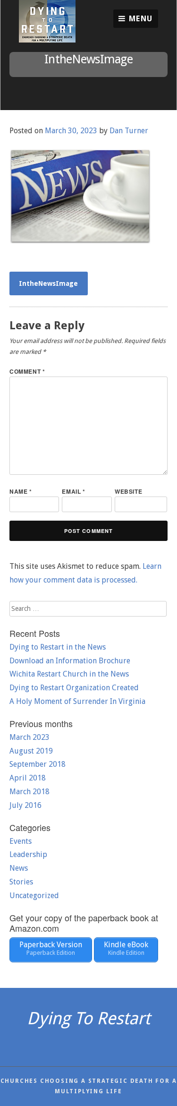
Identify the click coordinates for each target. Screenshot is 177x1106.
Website (128, 491)
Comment (27, 371)
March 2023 (29, 737)
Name (20, 491)
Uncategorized (34, 895)
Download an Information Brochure (69, 660)
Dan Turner (129, 130)
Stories (21, 881)
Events (20, 841)
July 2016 (25, 805)
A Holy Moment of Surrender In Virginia (77, 701)
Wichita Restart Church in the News (69, 673)
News (18, 868)
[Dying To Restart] (47, 39)
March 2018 (29, 791)
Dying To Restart (88, 1018)
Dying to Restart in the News (57, 647)
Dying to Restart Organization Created (74, 687)
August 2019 (31, 750)
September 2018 (37, 764)
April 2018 (27, 777)
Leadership (28, 854)
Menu (139, 18)
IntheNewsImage (48, 283)
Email (73, 491)
